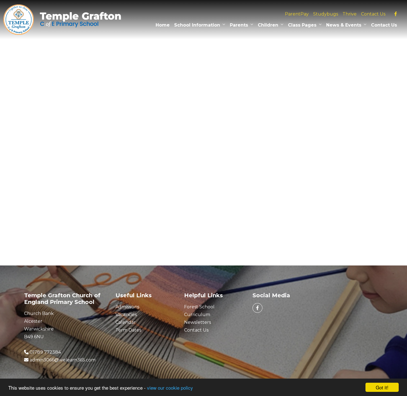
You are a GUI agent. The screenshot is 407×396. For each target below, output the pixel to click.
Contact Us (373, 14)
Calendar (125, 322)
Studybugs (325, 14)
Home (163, 25)
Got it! (382, 387)
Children (268, 25)
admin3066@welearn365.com (63, 360)
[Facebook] (395, 14)
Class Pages (302, 25)
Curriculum (197, 314)
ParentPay (297, 14)
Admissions (127, 306)
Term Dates (128, 330)
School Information (197, 25)
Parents (239, 25)
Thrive (349, 14)
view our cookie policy (170, 387)
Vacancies (126, 314)
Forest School (199, 306)
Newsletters (197, 322)
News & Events (343, 25)
